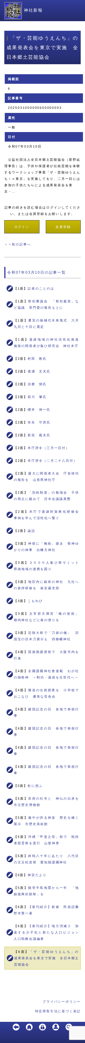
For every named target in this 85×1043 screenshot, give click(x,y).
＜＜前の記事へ (17, 244)
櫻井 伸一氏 (39, 409)
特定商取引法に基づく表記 (58, 1011)
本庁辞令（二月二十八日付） (52, 460)
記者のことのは (41, 288)
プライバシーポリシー (62, 1001)
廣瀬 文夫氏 (39, 371)
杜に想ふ (35, 786)
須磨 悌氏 (37, 384)
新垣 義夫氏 (39, 435)
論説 (31, 531)
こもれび (35, 601)
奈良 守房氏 (39, 422)
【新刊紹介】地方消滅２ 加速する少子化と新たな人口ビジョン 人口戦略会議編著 (48, 932)
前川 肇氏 (37, 397)
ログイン (21, 227)
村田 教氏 (37, 358)
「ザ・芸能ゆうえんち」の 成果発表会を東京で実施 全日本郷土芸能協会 (48, 958)
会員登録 (63, 227)
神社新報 (33, 10)
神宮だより (37, 875)
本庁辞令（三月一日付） (49, 448)
